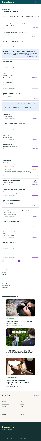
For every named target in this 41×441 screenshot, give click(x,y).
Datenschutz (12, 435)
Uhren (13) (12, 16)
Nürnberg (22, 414)
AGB (30, 435)
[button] (35, 2)
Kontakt (7, 435)
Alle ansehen (36, 395)
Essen (21, 409)
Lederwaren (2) (29, 16)
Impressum (34, 435)
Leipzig (21, 406)
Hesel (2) (4, 279)
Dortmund (4, 409)
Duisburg (4, 416)
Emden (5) (4, 274)
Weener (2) (4, 281)
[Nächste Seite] (38, 261)
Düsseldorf (4, 406)
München (4, 401)
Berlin (3, 399)
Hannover (4, 414)
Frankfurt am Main (5, 404)
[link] (20, 24)
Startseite (3, 5)
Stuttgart (22, 404)
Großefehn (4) (5, 276)
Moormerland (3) (5, 278)
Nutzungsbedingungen (25, 435)
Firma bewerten (35, 27)
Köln (21, 401)
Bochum (22, 416)
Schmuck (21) (5, 16)
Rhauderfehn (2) (5, 287)
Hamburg (22, 399)
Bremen (3, 411)
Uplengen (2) (4, 283)
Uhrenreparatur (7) (20, 16)
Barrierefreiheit (17, 435)
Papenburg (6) (5, 272)
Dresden (22, 411)
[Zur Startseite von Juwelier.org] (8, 2)
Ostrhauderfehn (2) (6, 285)
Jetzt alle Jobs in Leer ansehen (32, 56)
